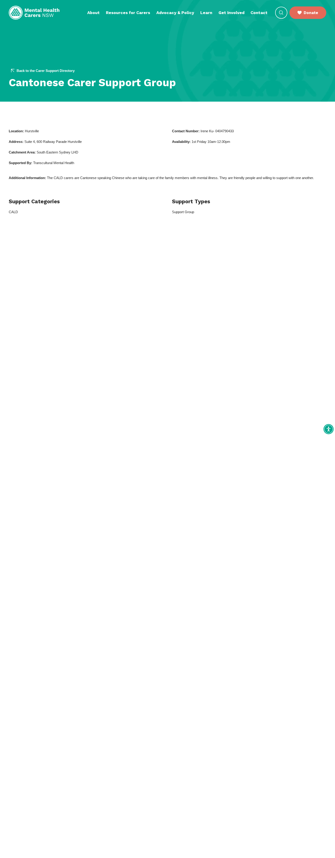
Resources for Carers (128, 12)
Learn (206, 12)
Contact (259, 12)
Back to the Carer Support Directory (46, 70)
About (93, 12)
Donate (311, 12)
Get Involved (231, 12)
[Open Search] (281, 13)
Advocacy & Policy (175, 12)
